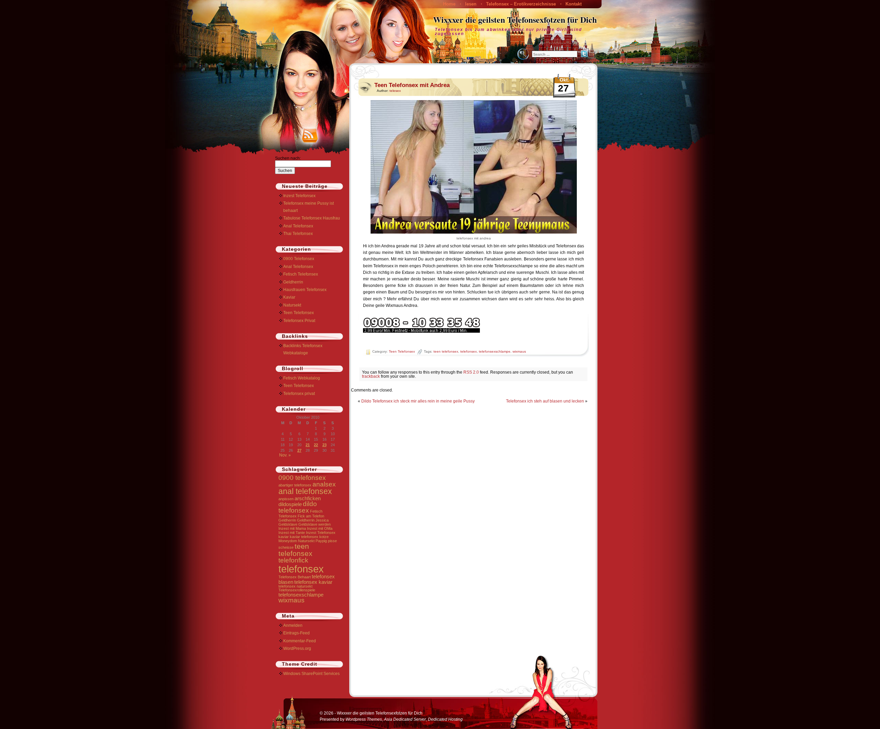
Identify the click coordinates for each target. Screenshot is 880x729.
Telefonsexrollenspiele (296, 590)
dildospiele (290, 504)
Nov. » (285, 455)
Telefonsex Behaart (294, 577)
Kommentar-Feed (299, 641)
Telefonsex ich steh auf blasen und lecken (545, 401)
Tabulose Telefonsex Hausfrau (311, 218)
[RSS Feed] (307, 134)
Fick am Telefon (311, 516)
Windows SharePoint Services (311, 673)
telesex (395, 91)
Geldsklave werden (314, 524)
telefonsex (468, 351)
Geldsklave (287, 524)
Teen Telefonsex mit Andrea (412, 85)
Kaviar (289, 297)
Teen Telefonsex (402, 351)
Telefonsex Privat (299, 320)
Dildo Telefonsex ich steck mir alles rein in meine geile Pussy (418, 401)
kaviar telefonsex (304, 537)
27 (299, 450)
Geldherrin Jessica (313, 520)
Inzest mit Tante (291, 532)
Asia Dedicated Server (405, 719)
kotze (324, 537)
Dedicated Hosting (445, 719)
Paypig (321, 541)
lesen (470, 4)
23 (324, 445)
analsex (324, 484)
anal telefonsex (305, 491)
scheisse (286, 547)
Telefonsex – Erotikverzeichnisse (521, 4)
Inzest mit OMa (319, 528)
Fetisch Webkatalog (301, 378)
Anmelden (292, 625)
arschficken (308, 498)
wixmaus (519, 351)
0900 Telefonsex (298, 258)
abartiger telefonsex (294, 485)
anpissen (286, 499)
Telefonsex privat (299, 393)
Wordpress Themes (363, 719)
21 (308, 445)
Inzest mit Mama (292, 528)
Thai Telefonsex (298, 233)
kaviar (283, 537)
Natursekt (292, 305)
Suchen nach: (288, 158)
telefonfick (293, 560)
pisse (332, 541)
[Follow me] (584, 53)
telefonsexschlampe (494, 351)
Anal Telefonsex (298, 226)
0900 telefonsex (302, 477)
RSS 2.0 (471, 372)
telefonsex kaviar (313, 582)
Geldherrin (293, 282)
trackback (371, 376)
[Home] (440, 26)
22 (316, 445)
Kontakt (573, 4)
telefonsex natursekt (295, 586)
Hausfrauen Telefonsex (305, 289)
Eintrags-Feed (296, 633)
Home (449, 4)
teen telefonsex (445, 351)
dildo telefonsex (297, 507)
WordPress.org (297, 648)
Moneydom (287, 541)
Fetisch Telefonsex (300, 274)
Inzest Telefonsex (299, 195)
